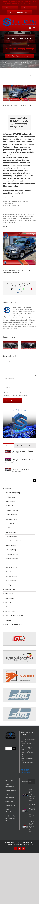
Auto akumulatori (10, 611)
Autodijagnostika (10, 589)
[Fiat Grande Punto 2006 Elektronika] (8, 451)
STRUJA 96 (8, 271)
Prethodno (24, 76)
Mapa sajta (8, 620)
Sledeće (31, 76)
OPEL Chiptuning (11, 550)
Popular (8, 446)
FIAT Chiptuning (10, 523)
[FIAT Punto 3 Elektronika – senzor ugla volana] (8, 459)
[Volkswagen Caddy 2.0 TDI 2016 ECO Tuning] (19, 248)
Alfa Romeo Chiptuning (13, 493)
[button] (4, 345)
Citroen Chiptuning (11, 514)
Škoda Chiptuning (11, 567)
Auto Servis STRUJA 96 (26, 845)
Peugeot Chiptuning (12, 554)
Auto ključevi (8, 607)
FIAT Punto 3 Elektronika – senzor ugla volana (22, 460)
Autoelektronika (9, 598)
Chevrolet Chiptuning (12, 510)
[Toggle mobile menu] (34, 28)
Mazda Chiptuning (11, 536)
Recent (19, 446)
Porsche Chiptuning (12, 558)
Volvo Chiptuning (11, 580)
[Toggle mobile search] (30, 28)
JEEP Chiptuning (11, 532)
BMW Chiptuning (11, 501)
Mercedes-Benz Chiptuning (14, 541)
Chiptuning (25, 271)
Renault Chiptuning (11, 563)
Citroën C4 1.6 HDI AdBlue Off (21, 469)
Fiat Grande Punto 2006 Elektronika (22, 451)
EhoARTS (16, 845)
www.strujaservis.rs (9, 210)
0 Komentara (15, 273)
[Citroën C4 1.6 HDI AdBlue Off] (8, 469)
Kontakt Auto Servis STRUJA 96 (14, 616)
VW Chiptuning (10, 585)
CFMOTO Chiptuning (12, 506)
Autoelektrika (9, 594)
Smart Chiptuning (11, 572)
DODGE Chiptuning (11, 519)
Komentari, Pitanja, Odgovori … (14, 624)
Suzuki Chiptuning (11, 576)
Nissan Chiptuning (11, 545)
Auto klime (8, 602)
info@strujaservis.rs (29, 3)
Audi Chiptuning (10, 497)
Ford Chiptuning (10, 528)
